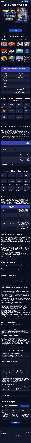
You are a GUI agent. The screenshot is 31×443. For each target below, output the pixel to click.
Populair (3, 39)
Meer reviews (15, 422)
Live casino (11, 39)
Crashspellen (19, 39)
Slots (26, 39)
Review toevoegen (25, 405)
